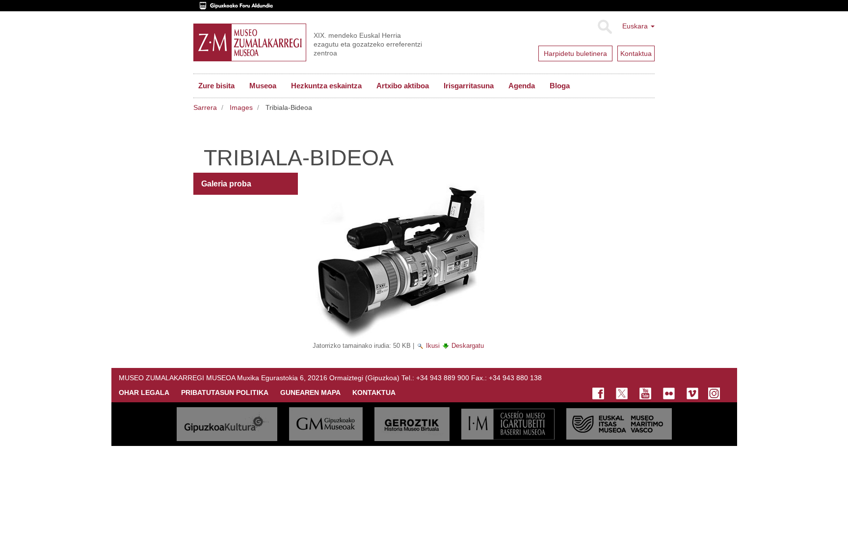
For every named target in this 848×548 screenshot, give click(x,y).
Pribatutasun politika (224, 392)
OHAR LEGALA (144, 392)
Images (241, 107)
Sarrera (205, 107)
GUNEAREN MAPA (310, 392)
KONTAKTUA (374, 392)
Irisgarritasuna (469, 85)
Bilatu (604, 27)
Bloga (560, 85)
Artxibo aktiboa (402, 85)
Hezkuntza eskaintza (326, 85)
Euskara (636, 26)
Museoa (262, 85)
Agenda (521, 85)
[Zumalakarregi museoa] (249, 42)
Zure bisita (216, 85)
